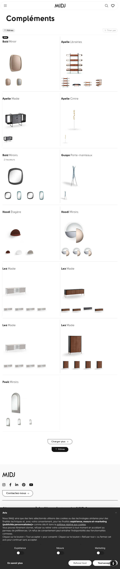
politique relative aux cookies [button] (71, 524)
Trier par (111, 30)
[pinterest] (23, 484)
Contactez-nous (16, 493)
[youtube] (31, 484)
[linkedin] (16, 484)
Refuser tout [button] (80, 563)
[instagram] (4, 484)
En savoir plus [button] (15, 563)
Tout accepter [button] (105, 563)
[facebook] (10, 484)
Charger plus (58, 442)
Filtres (10, 30)
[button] (113, 563)
